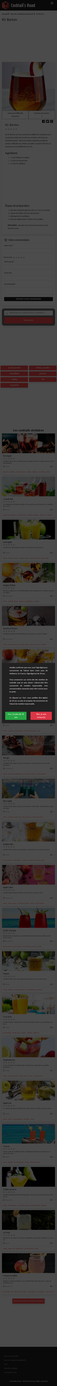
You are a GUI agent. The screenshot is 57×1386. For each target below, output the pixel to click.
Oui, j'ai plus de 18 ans (16, 716)
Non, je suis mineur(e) (41, 716)
